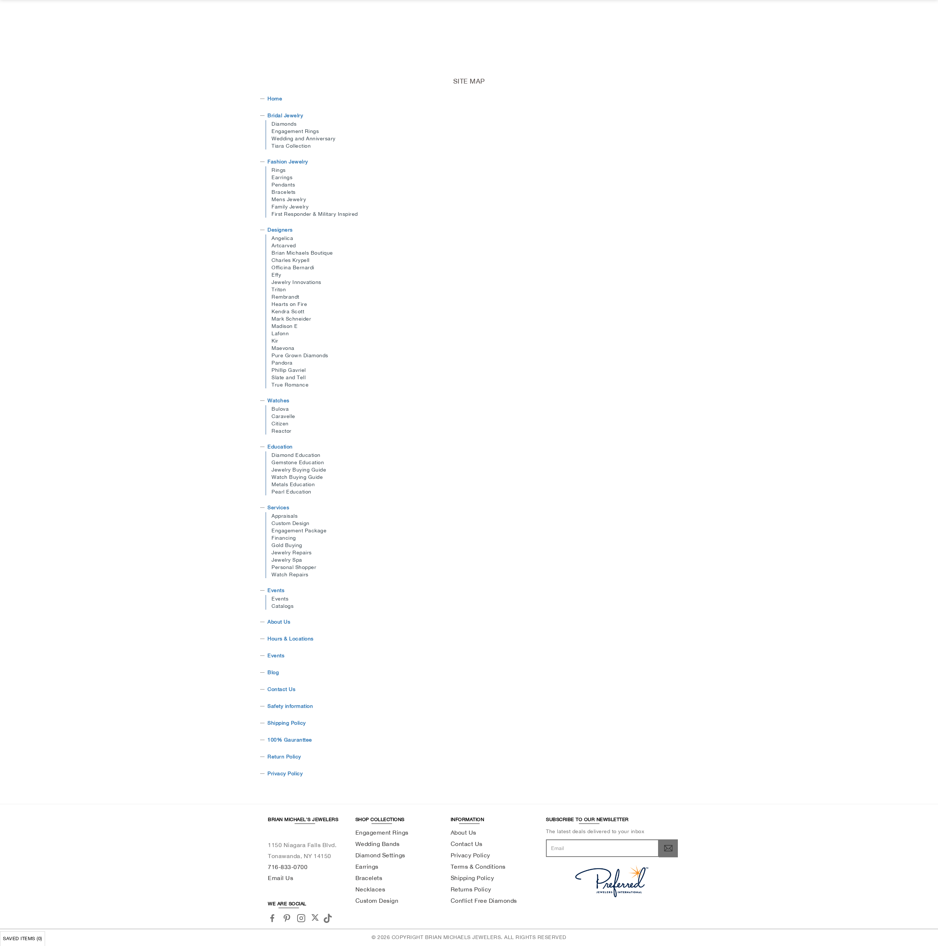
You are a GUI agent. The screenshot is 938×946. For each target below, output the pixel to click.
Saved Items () (22, 938)
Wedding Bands (377, 843)
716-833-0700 (287, 867)
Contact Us (281, 689)
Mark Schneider (291, 319)
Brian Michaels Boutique (302, 253)
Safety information (290, 706)
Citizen (280, 423)
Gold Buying (287, 545)
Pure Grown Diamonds (300, 355)
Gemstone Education (298, 462)
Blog (273, 672)
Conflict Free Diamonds (484, 900)
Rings (279, 170)
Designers (280, 230)
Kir (275, 341)
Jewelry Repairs (292, 552)
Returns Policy (471, 889)
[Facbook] (272, 918)
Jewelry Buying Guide (299, 470)
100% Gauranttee (289, 740)
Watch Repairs (290, 574)
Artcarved (284, 245)
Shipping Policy (286, 723)
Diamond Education (296, 455)
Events (275, 590)
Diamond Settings (380, 855)
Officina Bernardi (293, 267)
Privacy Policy (285, 773)
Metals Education (293, 484)
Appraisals (285, 516)
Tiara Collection (291, 146)
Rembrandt (285, 297)
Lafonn (280, 333)
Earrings (282, 177)
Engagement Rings (295, 131)
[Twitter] (315, 917)
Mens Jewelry (289, 199)
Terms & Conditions (478, 866)
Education (280, 447)
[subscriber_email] (668, 848)
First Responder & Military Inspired (315, 214)
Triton (279, 289)
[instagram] (301, 918)
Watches (278, 400)
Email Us (280, 878)
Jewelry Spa (287, 560)
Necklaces (370, 889)
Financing (284, 538)
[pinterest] (287, 918)
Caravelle (283, 416)
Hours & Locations (290, 639)
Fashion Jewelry (287, 162)
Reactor (282, 431)
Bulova (280, 409)
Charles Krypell (291, 260)
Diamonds (284, 124)
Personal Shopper (294, 567)
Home (274, 98)
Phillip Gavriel (289, 370)
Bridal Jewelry (285, 115)
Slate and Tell (289, 377)
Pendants (283, 185)
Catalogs (282, 606)
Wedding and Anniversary (304, 138)
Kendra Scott (288, 311)
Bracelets (284, 192)
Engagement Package (299, 530)
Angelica (282, 238)
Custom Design (291, 523)
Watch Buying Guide (297, 477)
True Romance (290, 385)
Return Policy (284, 757)
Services (278, 507)
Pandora (282, 363)
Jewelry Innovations (296, 282)
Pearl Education (291, 492)
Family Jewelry (290, 207)
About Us (278, 622)
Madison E (285, 326)
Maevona (283, 348)
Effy (276, 275)
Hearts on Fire (289, 304)
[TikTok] (328, 917)
